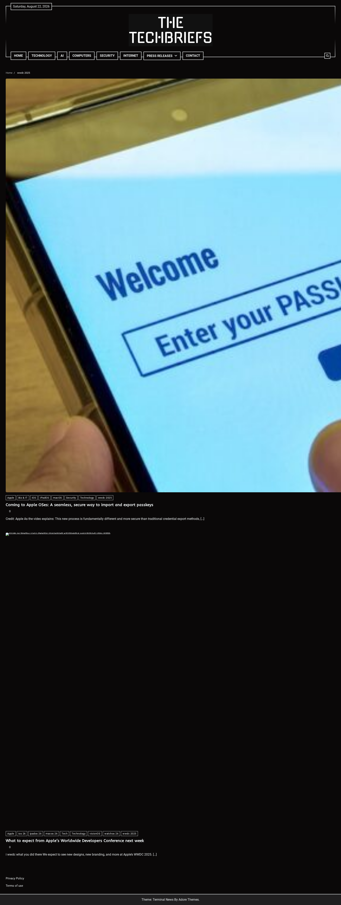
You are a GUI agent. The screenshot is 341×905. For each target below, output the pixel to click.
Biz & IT (23, 497)
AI (62, 56)
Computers (81, 56)
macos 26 (51, 833)
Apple (10, 497)
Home (18, 56)
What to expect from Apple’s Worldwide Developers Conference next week (75, 840)
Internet (130, 56)
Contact (193, 56)
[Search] (327, 56)
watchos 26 (111, 833)
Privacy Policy (15, 878)
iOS (34, 497)
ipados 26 (36, 833)
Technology (42, 56)
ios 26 (22, 833)
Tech (64, 833)
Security (107, 56)
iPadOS (44, 497)
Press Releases (159, 56)
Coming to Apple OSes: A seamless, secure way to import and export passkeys (79, 504)
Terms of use (14, 885)
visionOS (95, 833)
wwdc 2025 (105, 497)
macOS (57, 497)
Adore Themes (189, 899)
